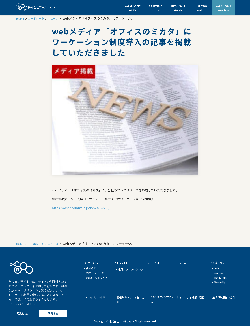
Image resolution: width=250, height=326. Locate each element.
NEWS (202, 7)
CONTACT (223, 7)
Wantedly (219, 282)
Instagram (220, 277)
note (216, 268)
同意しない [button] (23, 313)
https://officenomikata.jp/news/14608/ (81, 208)
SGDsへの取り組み (97, 277)
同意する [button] (53, 313)
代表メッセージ (95, 273)
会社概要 (91, 268)
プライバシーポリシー (97, 297)
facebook (219, 273)
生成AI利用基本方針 (223, 297)
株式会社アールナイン (41, 7)
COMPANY (133, 7)
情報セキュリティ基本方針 (131, 299)
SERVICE (155, 7)
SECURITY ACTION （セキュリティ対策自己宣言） (177, 299)
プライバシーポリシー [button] (24, 304)
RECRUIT (178, 7)
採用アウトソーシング (130, 269)
